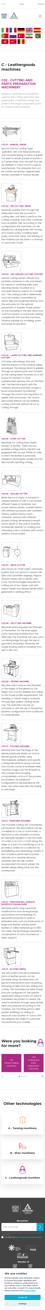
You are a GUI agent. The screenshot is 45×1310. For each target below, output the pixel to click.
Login (22, 4)
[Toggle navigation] (40, 16)
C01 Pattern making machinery (11, 1063)
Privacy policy (29, 1290)
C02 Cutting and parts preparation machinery (33, 1063)
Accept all (22, 1297)
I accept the (23, 1237)
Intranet (41, 4)
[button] (2, 1076)
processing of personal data (29, 1237)
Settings (22, 1304)
